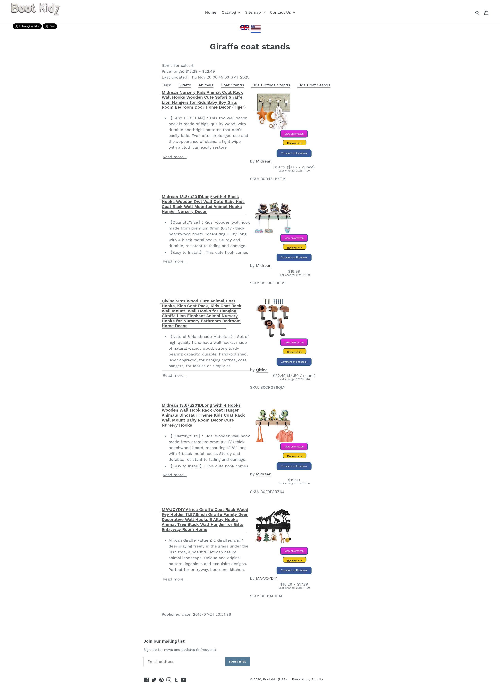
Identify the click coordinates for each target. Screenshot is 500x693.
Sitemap (253, 12)
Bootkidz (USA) (275, 679)
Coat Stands (232, 85)
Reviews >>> (294, 143)
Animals (205, 85)
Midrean (263, 161)
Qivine (262, 369)
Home (210, 12)
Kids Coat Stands (313, 85)
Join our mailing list (164, 641)
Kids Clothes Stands (270, 85)
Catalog (229, 12)
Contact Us (281, 12)
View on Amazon (294, 133)
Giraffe (185, 85)
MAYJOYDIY (266, 578)
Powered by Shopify (307, 679)
